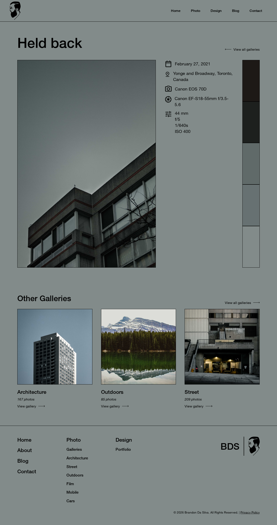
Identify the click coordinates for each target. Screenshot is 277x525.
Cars (70, 500)
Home (24, 440)
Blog (22, 461)
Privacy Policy (250, 512)
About (24, 450)
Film (70, 483)
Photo (73, 440)
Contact (26, 471)
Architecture (77, 458)
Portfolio (123, 449)
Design (124, 440)
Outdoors (74, 475)
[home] (15, 11)
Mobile (72, 492)
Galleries (74, 449)
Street (71, 466)
